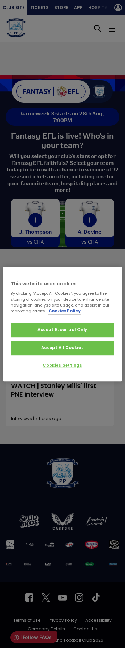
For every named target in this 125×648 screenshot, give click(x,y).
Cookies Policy (65, 311)
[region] (62, 324)
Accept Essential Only (63, 330)
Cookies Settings (62, 365)
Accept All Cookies (62, 347)
